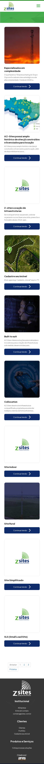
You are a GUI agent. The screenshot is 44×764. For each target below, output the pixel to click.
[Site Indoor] (22, 444)
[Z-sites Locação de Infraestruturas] (22, 185)
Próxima (13, 669)
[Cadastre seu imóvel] (22, 253)
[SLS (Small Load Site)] (22, 614)
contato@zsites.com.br (22, 714)
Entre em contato (22, 711)
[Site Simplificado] (22, 557)
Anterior (13, 664)
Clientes (22, 728)
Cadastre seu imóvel (22, 734)
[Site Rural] (22, 501)
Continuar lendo (20, 86)
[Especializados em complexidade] (22, 45)
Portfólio (22, 731)
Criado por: (22, 755)
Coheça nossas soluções (22, 748)
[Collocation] (22, 379)
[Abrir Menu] (38, 6)
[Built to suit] (22, 313)
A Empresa (22, 708)
